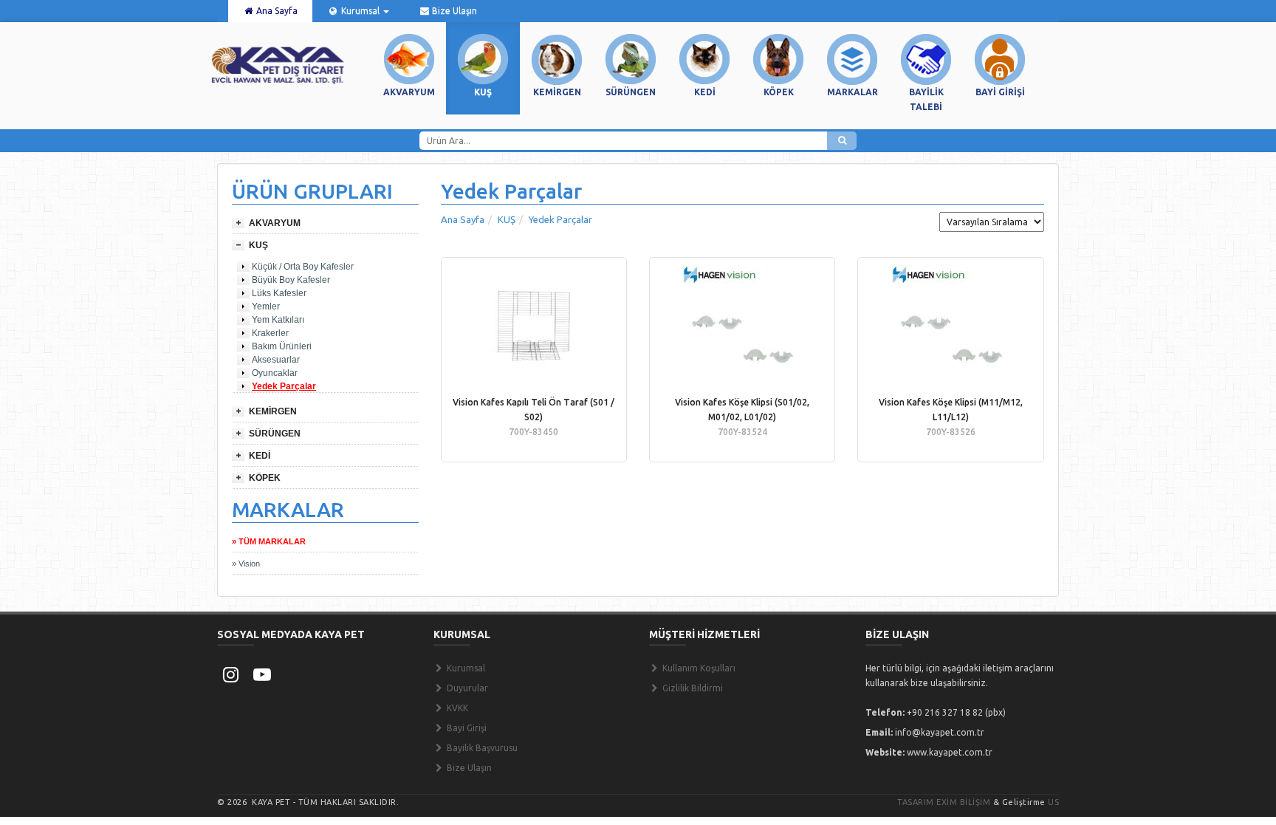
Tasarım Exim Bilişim (943, 802)
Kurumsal (360, 11)
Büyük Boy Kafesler (291, 280)
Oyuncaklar (275, 373)
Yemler (266, 306)
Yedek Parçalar (284, 386)
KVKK (456, 708)
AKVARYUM (275, 223)
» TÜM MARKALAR (269, 541)
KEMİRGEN (273, 411)
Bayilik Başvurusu (481, 748)
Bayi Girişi (466, 728)
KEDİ (259, 456)
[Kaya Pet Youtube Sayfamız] (262, 674)
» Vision (246, 563)
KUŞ (258, 245)
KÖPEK (265, 478)
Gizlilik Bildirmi (691, 688)
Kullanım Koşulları (697, 668)
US (1053, 802)
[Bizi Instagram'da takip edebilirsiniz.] (230, 674)
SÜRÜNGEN (275, 433)
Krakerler (270, 333)
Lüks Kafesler (279, 293)
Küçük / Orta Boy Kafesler (303, 266)
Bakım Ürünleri (282, 346)
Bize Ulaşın (453, 11)
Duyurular (466, 688)
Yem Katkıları (278, 320)
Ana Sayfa (276, 11)
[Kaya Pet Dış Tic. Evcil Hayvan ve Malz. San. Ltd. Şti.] (278, 64)
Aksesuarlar (276, 360)
